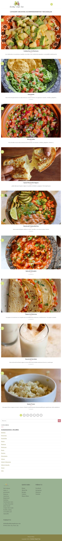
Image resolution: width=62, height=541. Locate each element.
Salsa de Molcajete (31, 271)
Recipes (24, 492)
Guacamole (31, 94)
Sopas (2, 468)
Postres (3, 453)
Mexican (3, 444)
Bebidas (3, 432)
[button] (51, 4)
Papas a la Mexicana (31, 314)
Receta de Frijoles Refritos (31, 226)
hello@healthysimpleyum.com (12, 523)
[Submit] (59, 420)
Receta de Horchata (31, 359)
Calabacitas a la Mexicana (31, 51)
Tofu (2, 471)
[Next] (41, 415)
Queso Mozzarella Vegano (31, 182)
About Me (24, 490)
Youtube (38, 494)
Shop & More (25, 496)
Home (23, 488)
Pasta (2, 450)
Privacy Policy (31, 536)
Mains (3, 441)
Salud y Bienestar (6, 462)
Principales (4, 456)
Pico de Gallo (31, 139)
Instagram (39, 490)
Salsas (3, 459)
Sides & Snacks (5, 465)
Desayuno (4, 435)
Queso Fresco (31, 404)
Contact (24, 494)
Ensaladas (4, 438)
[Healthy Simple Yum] (16, 4)
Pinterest (38, 492)
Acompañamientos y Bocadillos (10, 429)
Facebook (38, 488)
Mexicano (4, 447)
